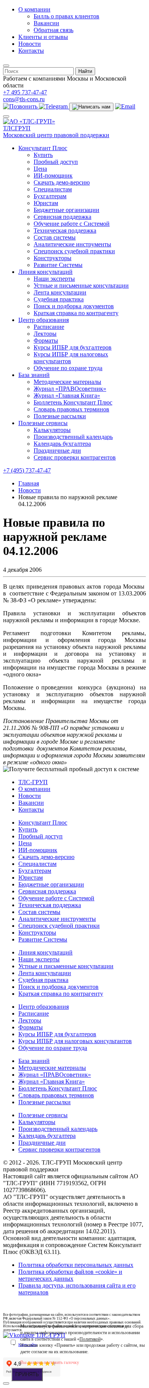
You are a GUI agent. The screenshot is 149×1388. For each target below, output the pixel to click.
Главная (28, 483)
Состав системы (55, 237)
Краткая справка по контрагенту (76, 313)
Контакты (31, 50)
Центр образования (43, 320)
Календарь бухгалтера (62, 443)
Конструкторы (52, 258)
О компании (34, 9)
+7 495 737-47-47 (25, 92)
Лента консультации (60, 292)
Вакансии (46, 23)
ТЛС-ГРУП (33, 782)
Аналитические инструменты (72, 244)
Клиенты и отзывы (43, 37)
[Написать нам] (91, 107)
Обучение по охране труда (68, 368)
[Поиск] (6, 66)
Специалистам (53, 189)
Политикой (89, 1339)
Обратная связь (53, 30)
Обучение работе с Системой (72, 223)
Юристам (46, 203)
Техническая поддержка (65, 230)
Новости (29, 43)
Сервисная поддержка (62, 217)
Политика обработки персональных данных (75, 1265)
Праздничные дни (57, 450)
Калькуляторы (52, 430)
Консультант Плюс (42, 148)
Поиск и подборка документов (74, 306)
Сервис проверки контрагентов (75, 457)
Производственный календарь (73, 437)
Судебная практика (59, 299)
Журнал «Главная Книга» (67, 395)
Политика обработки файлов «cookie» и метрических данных (70, 1275)
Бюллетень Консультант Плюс (73, 402)
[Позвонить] (21, 106)
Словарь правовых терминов (71, 409)
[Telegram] (54, 106)
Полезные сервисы (43, 423)
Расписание (49, 327)
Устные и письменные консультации (81, 285)
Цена (40, 168)
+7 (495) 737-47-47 (27, 470)
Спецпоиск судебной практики (74, 251)
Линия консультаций (45, 272)
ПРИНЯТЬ (27, 1374)
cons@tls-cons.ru (24, 99)
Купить (43, 155)
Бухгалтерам (50, 196)
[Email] (125, 106)
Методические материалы (67, 382)
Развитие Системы (58, 265)
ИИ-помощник (53, 175)
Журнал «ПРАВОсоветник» (70, 388)
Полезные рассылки (60, 416)
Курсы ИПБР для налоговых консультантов (71, 357)
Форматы (46, 340)
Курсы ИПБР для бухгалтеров (73, 347)
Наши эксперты (54, 278)
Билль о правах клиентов (66, 16)
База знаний (34, 375)
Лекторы (45, 333)
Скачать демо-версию (62, 182)
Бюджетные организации (66, 210)
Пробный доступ (56, 162)
